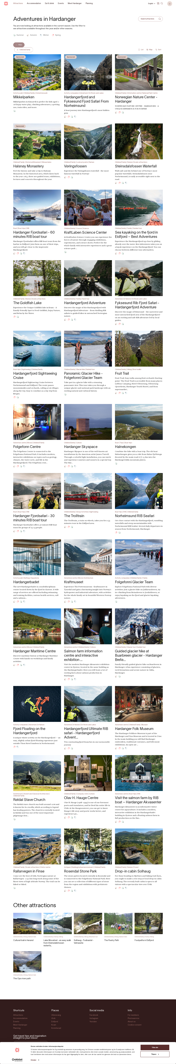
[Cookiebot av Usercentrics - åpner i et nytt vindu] (17, 1060)
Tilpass (153, 1054)
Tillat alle (155, 1047)
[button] (169, 3)
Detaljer (33, 1060)
